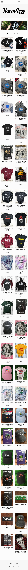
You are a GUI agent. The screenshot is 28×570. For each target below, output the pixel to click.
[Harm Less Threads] (14, 11)
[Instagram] (17, 563)
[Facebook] (14, 563)
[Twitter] (11, 563)
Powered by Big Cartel (14, 566)
